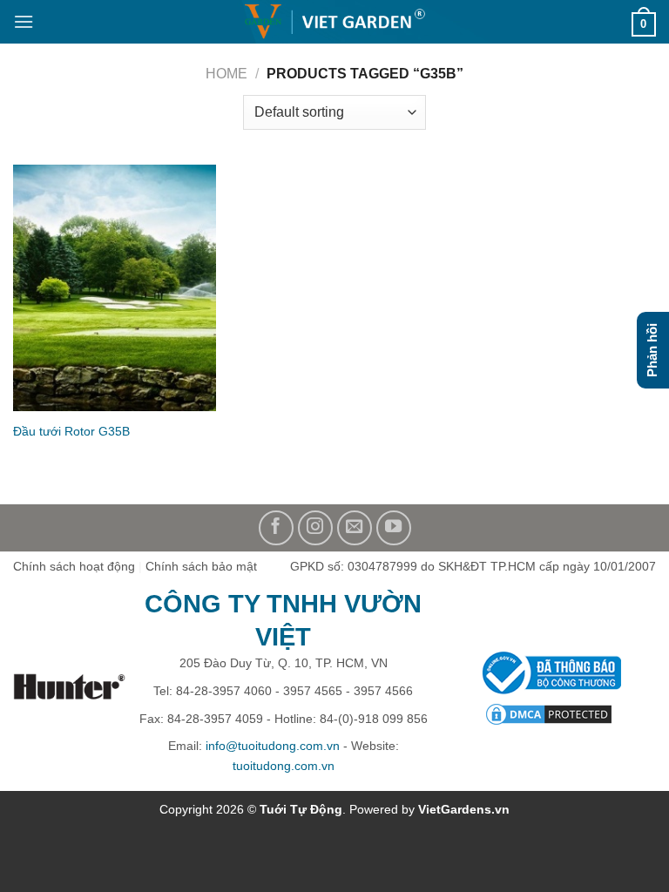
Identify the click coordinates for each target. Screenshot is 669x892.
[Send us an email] (354, 527)
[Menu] (23, 21)
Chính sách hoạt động (74, 566)
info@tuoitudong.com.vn (273, 746)
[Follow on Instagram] (315, 527)
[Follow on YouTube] (393, 527)
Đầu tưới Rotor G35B (71, 431)
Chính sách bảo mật (201, 566)
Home (226, 73)
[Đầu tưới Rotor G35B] (114, 288)
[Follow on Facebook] (276, 527)
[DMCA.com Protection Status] (548, 713)
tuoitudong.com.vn (283, 766)
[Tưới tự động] (334, 22)
